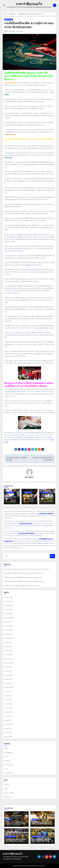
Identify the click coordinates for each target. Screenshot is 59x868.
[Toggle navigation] (4, 5)
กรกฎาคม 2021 (8, 704)
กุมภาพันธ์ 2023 (8, 626)
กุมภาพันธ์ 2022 (8, 675)
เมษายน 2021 (7, 716)
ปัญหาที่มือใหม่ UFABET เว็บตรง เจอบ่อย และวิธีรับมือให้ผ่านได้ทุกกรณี (23, 573)
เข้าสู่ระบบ (7, 784)
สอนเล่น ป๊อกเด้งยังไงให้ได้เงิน (26, 533)
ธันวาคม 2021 (8, 683)
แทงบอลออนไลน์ (8, 773)
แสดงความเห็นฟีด (9, 793)
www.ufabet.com (10, 134)
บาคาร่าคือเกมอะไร (29, 4)
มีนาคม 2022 (7, 671)
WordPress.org (8, 797)
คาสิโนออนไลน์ (8, 19)
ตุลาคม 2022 (7, 642)
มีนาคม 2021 (7, 720)
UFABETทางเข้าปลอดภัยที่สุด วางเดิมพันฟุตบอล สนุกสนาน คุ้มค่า (22, 585)
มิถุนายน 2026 (8, 601)
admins (10, 498)
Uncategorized (8, 752)
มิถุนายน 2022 (8, 659)
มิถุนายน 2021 (8, 708)
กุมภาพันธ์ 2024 (8, 605)
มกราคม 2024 (8, 609)
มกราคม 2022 (8, 679)
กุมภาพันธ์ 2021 (8, 724)
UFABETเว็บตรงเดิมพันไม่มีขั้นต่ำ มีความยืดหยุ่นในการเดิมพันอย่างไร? (23, 577)
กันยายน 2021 (8, 695)
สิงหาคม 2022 (8, 650)
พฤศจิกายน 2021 (8, 687)
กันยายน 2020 (8, 736)
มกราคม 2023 (8, 630)
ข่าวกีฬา (6, 756)
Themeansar (41, 865)
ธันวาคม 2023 (8, 613)
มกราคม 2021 (8, 728)
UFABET (6, 748)
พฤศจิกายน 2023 (8, 618)
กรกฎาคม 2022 (8, 654)
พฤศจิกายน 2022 (9, 638)
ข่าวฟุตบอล (7, 760)
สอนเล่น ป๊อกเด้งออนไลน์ (25, 523)
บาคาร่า (6, 769)
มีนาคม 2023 (7, 622)
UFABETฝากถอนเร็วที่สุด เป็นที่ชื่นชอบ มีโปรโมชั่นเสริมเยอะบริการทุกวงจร (24, 581)
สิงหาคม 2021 (8, 700)
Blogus (34, 865)
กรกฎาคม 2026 (8, 597)
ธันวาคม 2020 (8, 732)
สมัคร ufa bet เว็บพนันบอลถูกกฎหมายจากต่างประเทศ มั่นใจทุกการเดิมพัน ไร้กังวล (26, 569)
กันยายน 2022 (8, 646)
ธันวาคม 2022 (8, 634)
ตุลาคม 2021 (7, 691)
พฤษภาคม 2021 (8, 712)
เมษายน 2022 (8, 667)
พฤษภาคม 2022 (8, 663)
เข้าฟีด (5, 788)
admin (10, 31)
